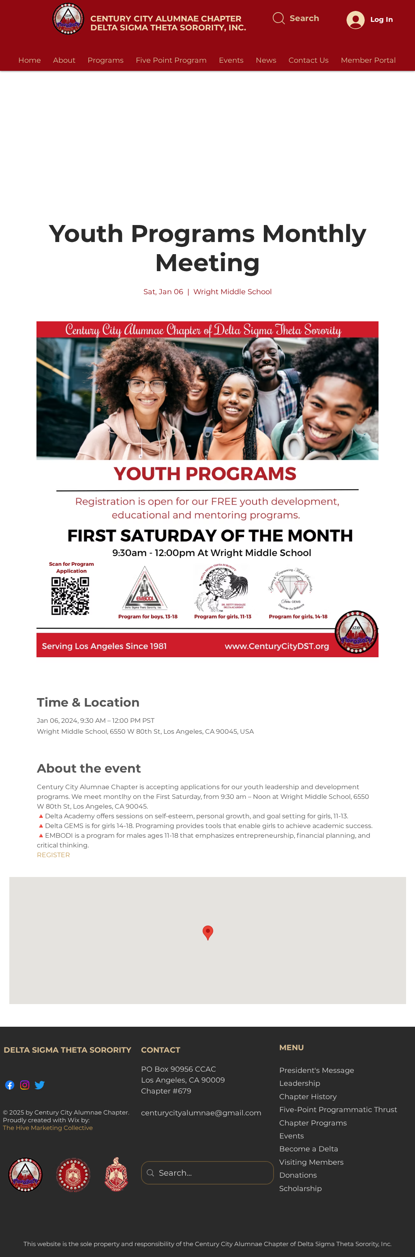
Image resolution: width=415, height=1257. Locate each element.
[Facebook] (10, 1085)
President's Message (316, 1070)
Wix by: (79, 1120)
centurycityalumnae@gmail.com (201, 1112)
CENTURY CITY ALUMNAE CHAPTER (166, 18)
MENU (291, 1047)
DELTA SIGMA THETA (135, 27)
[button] (64, 60)
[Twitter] (40, 1085)
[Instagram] (25, 1085)
